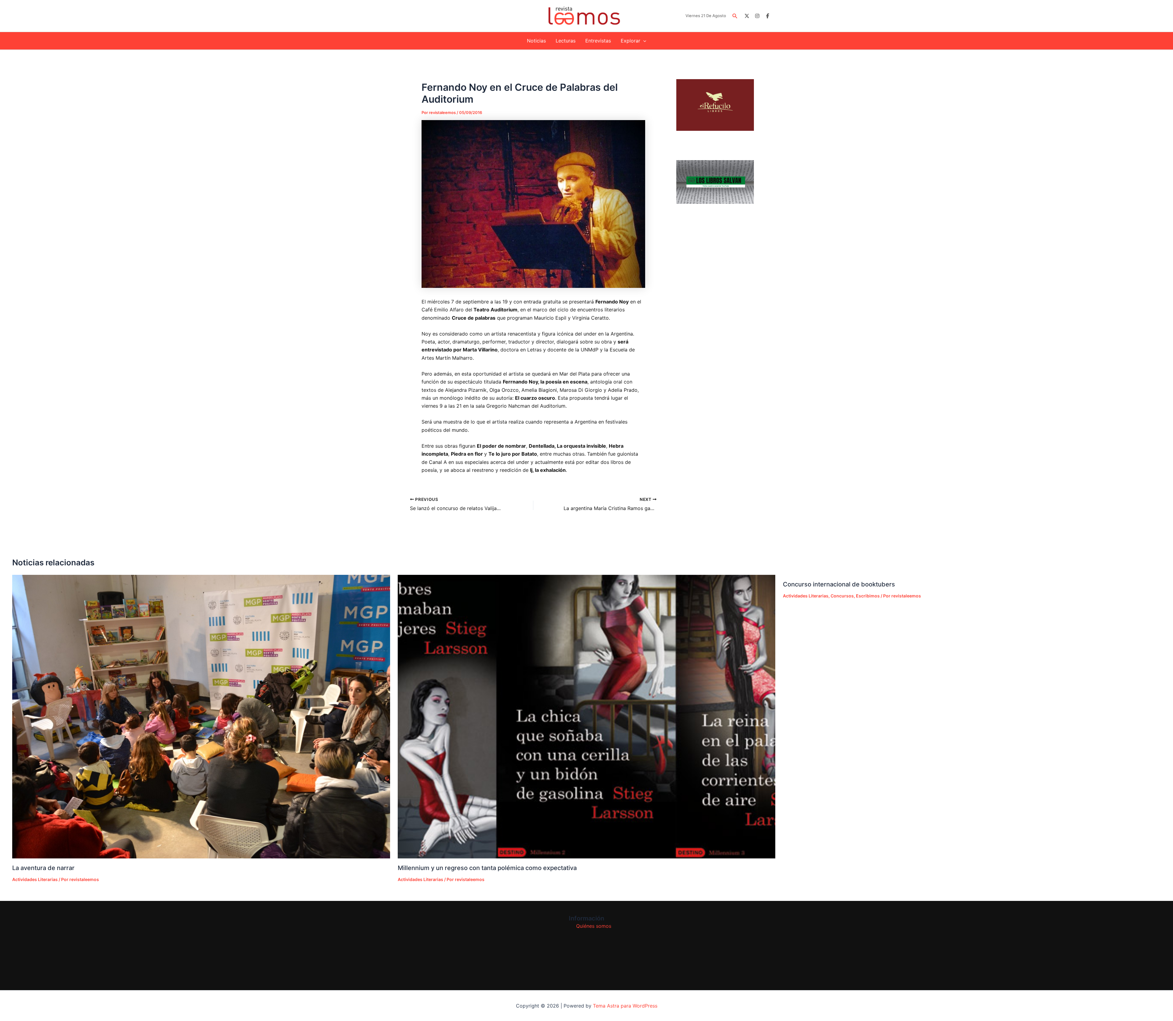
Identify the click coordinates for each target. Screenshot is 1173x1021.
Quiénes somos (593, 926)
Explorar (630, 41)
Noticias (536, 41)
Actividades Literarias (35, 879)
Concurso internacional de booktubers (839, 584)
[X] (747, 16)
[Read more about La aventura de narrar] (201, 716)
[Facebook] (768, 16)
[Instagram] (757, 16)
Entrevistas (598, 41)
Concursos (842, 595)
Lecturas (566, 41)
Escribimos (868, 595)
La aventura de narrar (43, 868)
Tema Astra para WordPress (625, 1006)
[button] (735, 16)
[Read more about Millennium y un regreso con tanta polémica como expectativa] (587, 716)
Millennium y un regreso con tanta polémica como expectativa (487, 868)
